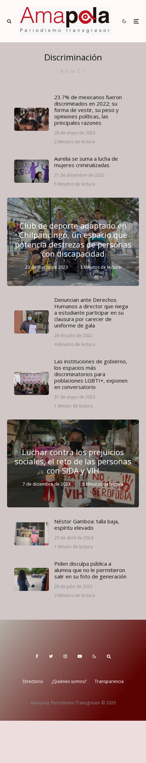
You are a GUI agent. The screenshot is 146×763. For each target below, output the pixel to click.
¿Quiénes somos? (68, 681)
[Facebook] (37, 656)
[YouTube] (79, 656)
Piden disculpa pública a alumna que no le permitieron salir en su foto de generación (90, 570)
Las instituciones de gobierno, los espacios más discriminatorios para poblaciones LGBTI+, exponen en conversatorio (91, 374)
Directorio (33, 681)
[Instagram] (65, 656)
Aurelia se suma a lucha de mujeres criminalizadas (86, 161)
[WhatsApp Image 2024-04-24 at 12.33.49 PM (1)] (31, 533)
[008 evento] (31, 119)
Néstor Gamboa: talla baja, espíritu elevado (86, 524)
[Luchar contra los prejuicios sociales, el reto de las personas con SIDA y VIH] (73, 464)
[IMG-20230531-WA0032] (31, 383)
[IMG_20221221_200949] (31, 171)
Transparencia (109, 681)
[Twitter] (51, 656)
